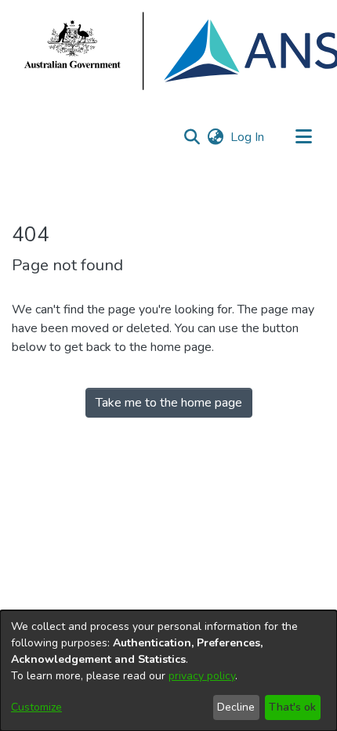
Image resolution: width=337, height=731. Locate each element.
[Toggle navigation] (303, 137)
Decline (236, 707)
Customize (36, 707)
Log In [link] (248, 137)
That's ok (292, 707)
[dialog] (168, 670)
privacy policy (201, 675)
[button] (191, 137)
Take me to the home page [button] (169, 402)
